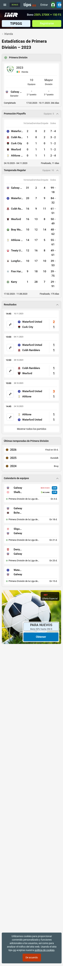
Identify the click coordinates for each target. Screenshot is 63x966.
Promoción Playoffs (15, 113)
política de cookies (44, 950)
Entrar (44, 4)
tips (29, 4)
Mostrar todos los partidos (31, 429)
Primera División (18, 57)
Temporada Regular (15, 170)
